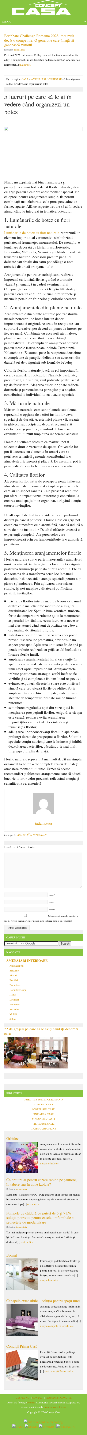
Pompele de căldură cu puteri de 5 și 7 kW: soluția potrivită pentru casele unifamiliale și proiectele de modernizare (40, 1217)
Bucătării (14, 980)
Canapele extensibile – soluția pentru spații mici (43, 1300)
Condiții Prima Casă (21, 1346)
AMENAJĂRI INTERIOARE (46, 79)
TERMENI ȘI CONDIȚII (58, 1397)
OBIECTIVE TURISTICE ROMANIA (43, 1099)
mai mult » (25, 64)
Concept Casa (43, 9)
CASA (25, 79)
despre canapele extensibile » (57, 1326)
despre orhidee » (49, 1163)
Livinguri (14, 999)
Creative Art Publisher (55, 1407)
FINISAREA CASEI (43, 1114)
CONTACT (38, 1397)
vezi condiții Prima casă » (59, 1371)
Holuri (13, 994)
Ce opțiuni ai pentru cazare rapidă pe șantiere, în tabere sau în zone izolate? (41, 1182)
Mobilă (13, 1014)
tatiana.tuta (19, 49)
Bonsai (11, 1255)
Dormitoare (15, 985)
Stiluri (13, 1018)
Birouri (13, 975)
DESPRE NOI (23, 1397)
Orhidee (12, 1138)
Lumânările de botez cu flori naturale (31, 232)
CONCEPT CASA (43, 1104)
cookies (31, 1402)
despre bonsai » (49, 1280)
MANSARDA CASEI (43, 1118)
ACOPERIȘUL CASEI (43, 1109)
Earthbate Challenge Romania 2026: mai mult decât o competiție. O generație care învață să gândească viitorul (39, 40)
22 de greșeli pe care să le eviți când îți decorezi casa (41, 1031)
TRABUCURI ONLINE (43, 1128)
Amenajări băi (16, 965)
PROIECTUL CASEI (43, 1123)
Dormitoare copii (18, 989)
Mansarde (14, 1004)
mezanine (14, 1009)
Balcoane (14, 970)
